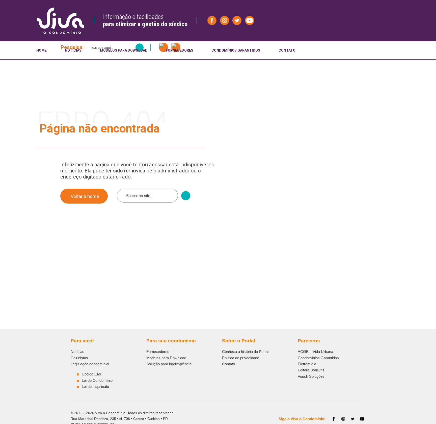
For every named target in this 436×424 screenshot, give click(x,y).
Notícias (77, 351)
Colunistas (79, 358)
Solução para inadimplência (169, 364)
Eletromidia (307, 364)
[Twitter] (352, 419)
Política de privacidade (240, 358)
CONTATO (287, 50)
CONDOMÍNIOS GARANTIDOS (235, 50)
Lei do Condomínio (97, 380)
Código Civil (91, 374)
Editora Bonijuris (311, 370)
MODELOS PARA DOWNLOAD (124, 50)
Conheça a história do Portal (245, 351)
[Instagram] (343, 419)
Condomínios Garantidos (318, 358)
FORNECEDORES (179, 50)
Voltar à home (85, 196)
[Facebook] (334, 419)
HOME (41, 50)
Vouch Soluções (311, 376)
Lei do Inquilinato (95, 386)
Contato (228, 364)
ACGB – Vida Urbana (315, 351)
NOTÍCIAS (73, 50)
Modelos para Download (166, 358)
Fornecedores (157, 351)
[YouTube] (362, 419)
